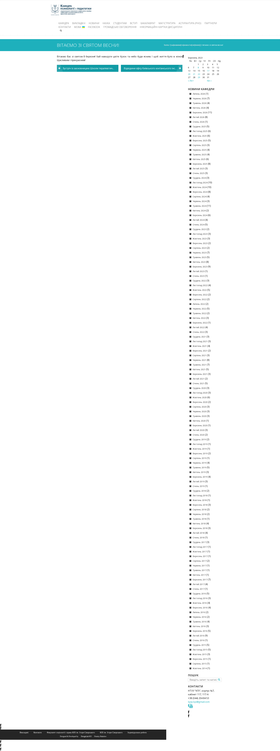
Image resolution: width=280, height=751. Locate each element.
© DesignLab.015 (85, 736)
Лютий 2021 (198, 378)
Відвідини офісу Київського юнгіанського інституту (153, 68)
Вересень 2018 (200, 504)
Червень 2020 (199, 411)
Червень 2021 (199, 360)
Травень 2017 (199, 570)
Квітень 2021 (199, 369)
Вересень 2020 (200, 402)
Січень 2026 (198, 121)
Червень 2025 (199, 149)
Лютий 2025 (198, 168)
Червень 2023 (199, 252)
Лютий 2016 (198, 635)
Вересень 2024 (200, 191)
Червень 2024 (199, 201)
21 (194, 74)
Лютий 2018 (198, 532)
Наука (106, 23)
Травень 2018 (199, 518)
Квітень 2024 (199, 210)
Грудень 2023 (199, 229)
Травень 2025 (199, 154)
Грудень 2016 (199, 593)
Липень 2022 (199, 304)
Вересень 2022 (200, 294)
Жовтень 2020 (200, 397)
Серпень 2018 (199, 509)
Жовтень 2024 (200, 187)
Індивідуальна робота (137, 732)
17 (208, 70)
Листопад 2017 (200, 546)
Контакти (64, 27)
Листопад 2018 (200, 495)
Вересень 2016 (200, 607)
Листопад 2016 (200, 598)
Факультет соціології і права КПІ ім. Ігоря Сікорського (71, 732)
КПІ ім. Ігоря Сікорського (111, 732)
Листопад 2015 (200, 649)
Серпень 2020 (199, 406)
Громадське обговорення (119, 27)
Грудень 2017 (199, 542)
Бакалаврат (148, 23)
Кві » (209, 80)
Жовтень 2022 (200, 290)
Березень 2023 (200, 266)
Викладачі (78, 23)
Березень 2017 (200, 579)
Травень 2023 (199, 257)
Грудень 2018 (199, 490)
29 (199, 77)
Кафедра (63, 23)
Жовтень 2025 (200, 135)
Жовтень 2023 (200, 238)
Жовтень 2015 (200, 654)
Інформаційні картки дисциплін (161, 27)
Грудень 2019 (199, 439)
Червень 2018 (199, 514)
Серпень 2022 (199, 299)
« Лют (191, 80)
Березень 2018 (200, 528)
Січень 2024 (198, 224)
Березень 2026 (200, 112)
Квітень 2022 (199, 318)
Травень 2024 (199, 205)
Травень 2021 (199, 364)
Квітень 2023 (199, 262)
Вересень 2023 (200, 243)
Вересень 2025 (200, 140)
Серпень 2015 (199, 663)
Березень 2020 (200, 425)
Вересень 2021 (200, 350)
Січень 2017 (198, 589)
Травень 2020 (199, 416)
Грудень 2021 (199, 336)
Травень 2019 (199, 467)
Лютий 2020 (198, 430)
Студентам (120, 23)
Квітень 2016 (199, 626)
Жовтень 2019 (200, 448)
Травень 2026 (199, 103)
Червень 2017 (199, 565)
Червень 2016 (199, 617)
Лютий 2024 (198, 220)
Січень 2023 (198, 276)
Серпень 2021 (199, 355)
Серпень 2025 (199, 145)
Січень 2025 (198, 173)
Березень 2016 (200, 631)
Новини (94, 23)
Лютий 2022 (198, 327)
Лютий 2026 (198, 117)
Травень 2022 (199, 313)
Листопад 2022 (200, 285)
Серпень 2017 (199, 560)
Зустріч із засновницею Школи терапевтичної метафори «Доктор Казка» (90, 68)
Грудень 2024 (199, 177)
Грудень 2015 (199, 645)
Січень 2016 (198, 640)
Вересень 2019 (200, 453)
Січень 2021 (198, 383)
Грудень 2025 (199, 126)
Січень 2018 (198, 537)
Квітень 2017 (199, 575)
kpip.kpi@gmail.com (199, 701)
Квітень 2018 (199, 523)
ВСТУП (133, 23)
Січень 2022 (198, 332)
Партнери (210, 23)
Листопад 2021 (200, 341)
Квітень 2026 (199, 107)
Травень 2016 (199, 621)
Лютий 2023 (198, 271)
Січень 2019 (198, 486)
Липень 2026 (199, 93)
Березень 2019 (200, 476)
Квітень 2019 (199, 472)
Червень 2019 (199, 462)
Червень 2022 (199, 308)
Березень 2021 (200, 374)
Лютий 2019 (198, 481)
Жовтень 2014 (200, 668)
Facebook (94, 27)
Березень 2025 (200, 163)
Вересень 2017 (200, 556)
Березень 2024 (200, 215)
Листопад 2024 (200, 182)
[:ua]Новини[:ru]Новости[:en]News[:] (185, 45)
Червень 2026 (199, 98)
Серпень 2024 (199, 196)
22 (199, 74)
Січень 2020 (198, 434)
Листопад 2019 (200, 444)
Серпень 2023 (199, 248)
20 (189, 74)
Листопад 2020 (200, 392)
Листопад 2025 (200, 131)
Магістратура (167, 23)
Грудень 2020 (199, 388)
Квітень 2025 (199, 159)
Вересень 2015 (200, 659)
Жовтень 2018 (200, 500)
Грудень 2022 (199, 280)
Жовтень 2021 (200, 346)
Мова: (78, 27)
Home (166, 45)
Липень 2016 (199, 612)
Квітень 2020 (199, 420)
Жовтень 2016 (200, 603)
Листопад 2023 (200, 234)
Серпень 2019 (199, 458)
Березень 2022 (200, 322)
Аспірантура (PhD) (190, 23)
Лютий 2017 (198, 584)
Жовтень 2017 (200, 551)
